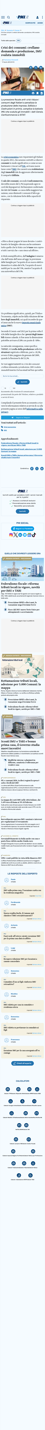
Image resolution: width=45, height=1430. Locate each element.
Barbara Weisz (36, 919)
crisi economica (11, 156)
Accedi (40, 23)
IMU (18, 41)
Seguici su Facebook (24, 529)
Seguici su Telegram (23, 417)
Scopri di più (30, 23)
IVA (23, 166)
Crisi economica (10, 427)
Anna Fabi (38, 896)
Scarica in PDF (42, 93)
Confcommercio (9, 778)
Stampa (33, 93)
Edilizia (9, 716)
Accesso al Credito (10, 836)
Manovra (6, 855)
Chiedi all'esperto (24, 1063)
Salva (37, 93)
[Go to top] (40, 1423)
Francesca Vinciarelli (11, 60)
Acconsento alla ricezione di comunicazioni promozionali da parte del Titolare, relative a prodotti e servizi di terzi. (22, 394)
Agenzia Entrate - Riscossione (18, 559)
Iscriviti (22, 511)
